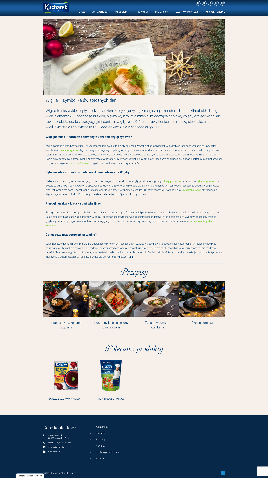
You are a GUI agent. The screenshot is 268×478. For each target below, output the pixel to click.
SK (204, 3)
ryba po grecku (205, 181)
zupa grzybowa (70, 150)
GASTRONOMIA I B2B (187, 12)
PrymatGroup (54, 451)
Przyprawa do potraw (110, 398)
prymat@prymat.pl (56, 447)
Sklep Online (217, 12)
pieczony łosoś (192, 190)
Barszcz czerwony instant (65, 398)
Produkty (121, 12)
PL (198, 3)
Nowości (142, 12)
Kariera (100, 458)
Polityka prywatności (107, 452)
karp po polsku (172, 181)
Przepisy (160, 12)
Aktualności (100, 12)
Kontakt (100, 445)
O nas (82, 12)
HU (210, 3)
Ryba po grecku (202, 323)
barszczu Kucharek (79, 163)
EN (222, 3)
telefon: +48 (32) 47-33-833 (59, 443)
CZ (216, 3)
